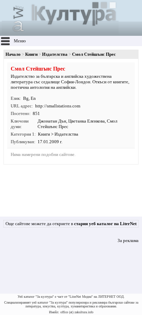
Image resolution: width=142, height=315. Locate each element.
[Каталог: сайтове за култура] (60, 32)
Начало (13, 54)
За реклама (128, 240)
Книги (31, 54)
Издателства (55, 54)
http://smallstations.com (57, 105)
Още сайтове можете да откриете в (71, 223)
